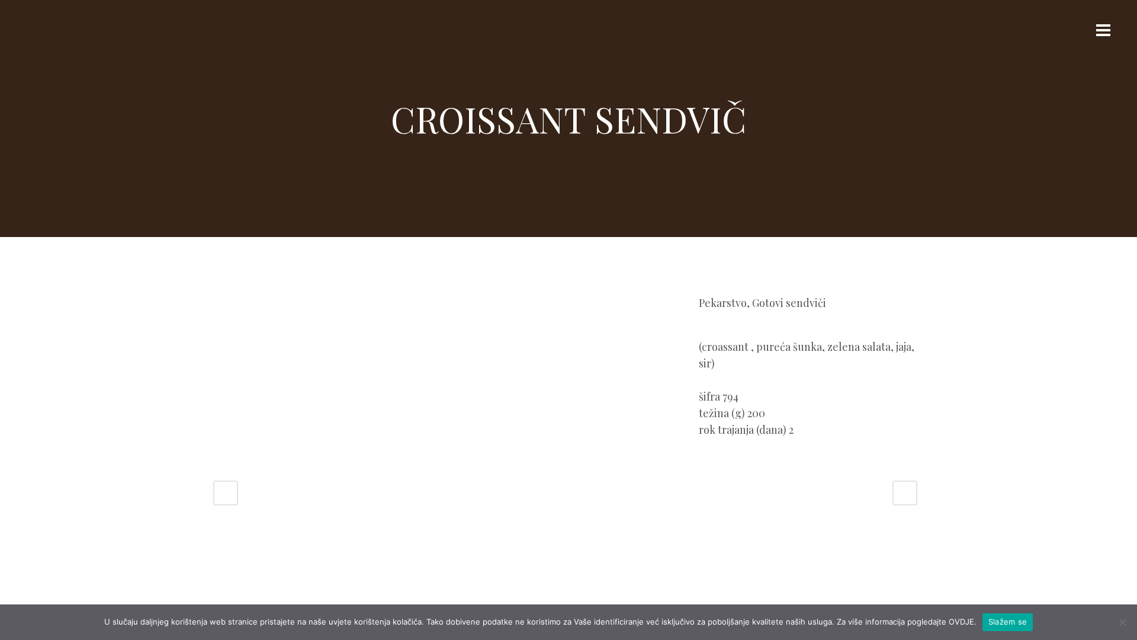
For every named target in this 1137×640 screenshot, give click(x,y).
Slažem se (1007, 621)
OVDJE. (963, 621)
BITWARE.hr (592, 568)
